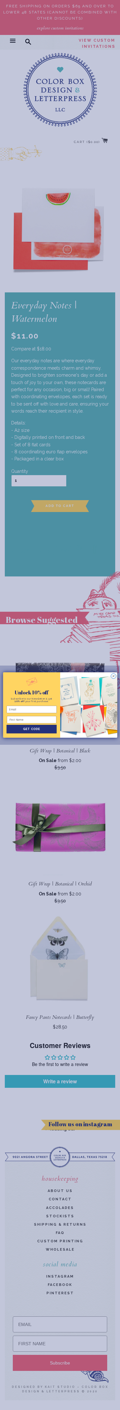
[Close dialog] (113, 676)
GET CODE (31, 729)
